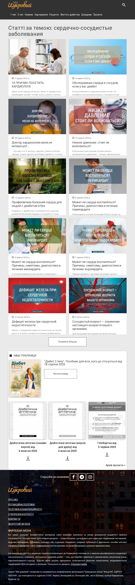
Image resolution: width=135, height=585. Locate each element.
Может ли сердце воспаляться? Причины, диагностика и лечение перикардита (95, 205)
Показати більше (67, 341)
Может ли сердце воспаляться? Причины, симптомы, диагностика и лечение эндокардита (96, 265)
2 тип (20, 14)
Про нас (13, 499)
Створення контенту (21, 514)
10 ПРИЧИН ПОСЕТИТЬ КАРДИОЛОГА (28, 84)
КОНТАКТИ (14, 519)
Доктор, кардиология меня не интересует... (32, 144)
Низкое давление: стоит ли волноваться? (90, 144)
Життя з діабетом (70, 14)
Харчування (41, 14)
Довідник (86, 14)
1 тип (13, 14)
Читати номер (60, 373)
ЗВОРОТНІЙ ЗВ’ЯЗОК (19, 524)
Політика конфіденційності (25, 509)
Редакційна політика (21, 504)
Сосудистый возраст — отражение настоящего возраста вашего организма (96, 325)
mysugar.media (79, 564)
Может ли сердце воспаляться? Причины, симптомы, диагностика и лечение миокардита (36, 265)
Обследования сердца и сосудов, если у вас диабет (95, 84)
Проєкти (97, 14)
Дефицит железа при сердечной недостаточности (34, 323)
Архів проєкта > (115, 465)
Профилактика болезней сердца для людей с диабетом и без (37, 203)
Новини (29, 14)
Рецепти (54, 14)
